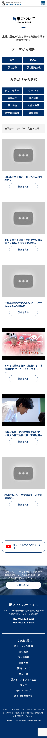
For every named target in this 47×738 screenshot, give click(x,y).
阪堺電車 (33, 113)
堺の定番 (12, 67)
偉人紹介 (33, 98)
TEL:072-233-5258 (23, 618)
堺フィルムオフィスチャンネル (27, 546)
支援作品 (23, 663)
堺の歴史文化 (34, 67)
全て (12, 60)
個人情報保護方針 (23, 696)
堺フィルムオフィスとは (23, 679)
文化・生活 (33, 105)
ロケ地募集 (23, 657)
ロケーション (34, 90)
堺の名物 (12, 105)
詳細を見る (23, 186)
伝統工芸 (12, 98)
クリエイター (12, 90)
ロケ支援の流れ (23, 640)
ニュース (23, 674)
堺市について (23, 668)
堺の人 (33, 60)
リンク (23, 685)
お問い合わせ (23, 585)
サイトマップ (23, 690)
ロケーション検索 (23, 646)
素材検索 (23, 651)
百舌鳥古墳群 (12, 113)
